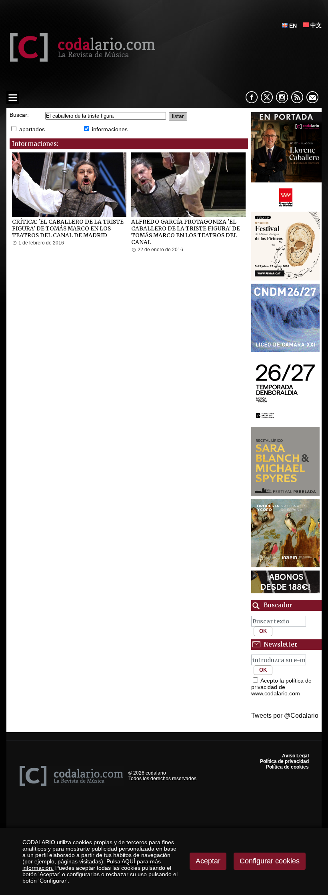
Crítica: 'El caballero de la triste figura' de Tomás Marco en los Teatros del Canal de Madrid (68, 228)
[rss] (297, 97)
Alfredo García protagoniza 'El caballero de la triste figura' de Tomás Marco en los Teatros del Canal (185, 232)
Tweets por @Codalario (284, 715)
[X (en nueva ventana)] (267, 97)
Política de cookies (287, 767)
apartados (32, 129)
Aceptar (208, 861)
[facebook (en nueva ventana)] (252, 97)
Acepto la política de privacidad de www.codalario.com (281, 687)
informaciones (110, 129)
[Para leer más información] (286, 147)
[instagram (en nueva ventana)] (282, 97)
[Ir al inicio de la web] (80, 59)
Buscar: (19, 115)
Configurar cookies (270, 861)
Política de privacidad (284, 761)
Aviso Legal (295, 756)
